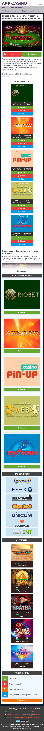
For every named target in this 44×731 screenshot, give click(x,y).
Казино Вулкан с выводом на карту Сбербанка (23, 715)
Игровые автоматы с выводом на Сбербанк (23, 712)
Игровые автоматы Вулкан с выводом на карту (23, 717)
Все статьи (23, 700)
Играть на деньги (14, 54)
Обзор (23, 114)
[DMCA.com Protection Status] (22, 721)
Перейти (23, 110)
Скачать (33, 54)
